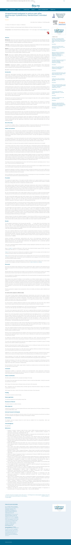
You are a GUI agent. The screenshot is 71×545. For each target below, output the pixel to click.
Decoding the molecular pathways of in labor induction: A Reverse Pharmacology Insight (59, 61)
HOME (7, 9)
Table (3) (6, 255)
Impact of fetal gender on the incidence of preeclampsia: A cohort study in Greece (58, 68)
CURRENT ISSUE (26, 9)
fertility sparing (15, 514)
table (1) (10, 248)
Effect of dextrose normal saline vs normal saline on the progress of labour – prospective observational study (59, 86)
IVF (16, 519)
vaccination (7, 535)
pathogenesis (7, 524)
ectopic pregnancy (13, 511)
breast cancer (11, 506)
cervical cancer (15, 507)
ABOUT (19, 9)
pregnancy (10, 527)
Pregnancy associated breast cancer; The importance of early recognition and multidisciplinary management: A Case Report (59, 104)
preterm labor (12, 530)
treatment (8, 533)
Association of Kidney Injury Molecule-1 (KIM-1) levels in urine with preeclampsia (58, 47)
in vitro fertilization (10, 519)
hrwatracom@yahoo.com (44, 29)
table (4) (32, 262)
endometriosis (9, 514)
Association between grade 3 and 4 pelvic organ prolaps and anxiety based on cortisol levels (59, 73)
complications (13, 510)
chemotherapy (7, 510)
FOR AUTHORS (12, 9)
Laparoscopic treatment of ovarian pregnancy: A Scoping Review (58, 92)
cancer (10, 507)
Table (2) (6, 252)
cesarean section (10, 509)
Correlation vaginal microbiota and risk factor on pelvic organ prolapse (58, 79)
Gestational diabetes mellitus (11, 515)
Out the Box (10, 542)
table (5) (35, 262)
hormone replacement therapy (13, 516)
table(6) (40, 262)
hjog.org (35, 5)
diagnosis (7, 511)
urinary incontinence (14, 534)
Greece (7, 516)
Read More (54, 44)
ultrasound (7, 534)
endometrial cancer (9, 512)
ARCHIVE (33, 9)
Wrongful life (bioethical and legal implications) (58, 98)
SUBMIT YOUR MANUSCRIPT (43, 9)
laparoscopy (8, 520)
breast (6, 506)
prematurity (12, 529)
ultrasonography (14, 533)
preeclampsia (9, 525)
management (14, 520)
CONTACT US (52, 9)
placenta (12, 524)
